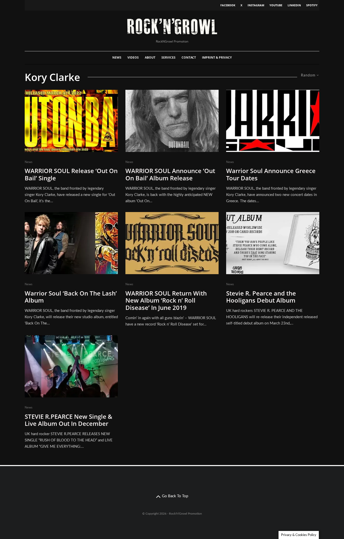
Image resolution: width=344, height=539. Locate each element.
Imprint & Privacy (217, 57)
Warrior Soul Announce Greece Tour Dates (271, 174)
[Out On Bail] (172, 121)
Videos (133, 57)
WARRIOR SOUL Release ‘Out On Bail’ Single (71, 174)
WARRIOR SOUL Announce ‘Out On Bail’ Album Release (170, 174)
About (150, 57)
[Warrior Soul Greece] (272, 121)
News (116, 57)
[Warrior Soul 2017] (71, 243)
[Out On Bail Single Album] (71, 121)
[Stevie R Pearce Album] (272, 243)
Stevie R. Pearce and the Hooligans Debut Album (261, 297)
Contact (189, 57)
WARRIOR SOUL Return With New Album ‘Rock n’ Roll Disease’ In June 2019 (166, 300)
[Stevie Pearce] (71, 366)
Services (168, 57)
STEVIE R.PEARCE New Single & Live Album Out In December (68, 420)
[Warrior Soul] (172, 243)
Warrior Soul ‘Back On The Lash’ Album (71, 297)
